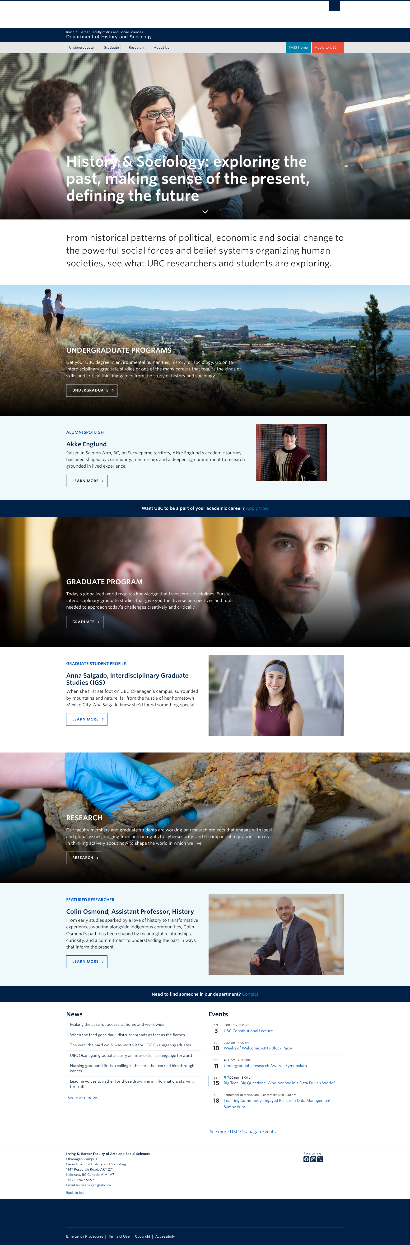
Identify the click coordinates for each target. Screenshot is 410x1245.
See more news (82, 1097)
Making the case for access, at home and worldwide (117, 1024)
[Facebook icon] (306, 1161)
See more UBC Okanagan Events (243, 1131)
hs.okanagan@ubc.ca (93, 1185)
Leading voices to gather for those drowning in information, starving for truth (132, 1084)
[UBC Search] (334, 6)
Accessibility (165, 1236)
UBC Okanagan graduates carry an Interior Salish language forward (131, 1055)
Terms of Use (119, 1236)
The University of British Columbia (76, 14)
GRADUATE (83, 622)
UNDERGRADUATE (90, 390)
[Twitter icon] (320, 1161)
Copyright (142, 1236)
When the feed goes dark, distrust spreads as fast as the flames (127, 1035)
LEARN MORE (85, 481)
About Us (161, 47)
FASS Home (298, 47)
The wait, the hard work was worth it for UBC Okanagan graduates (130, 1045)
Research (136, 47)
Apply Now (257, 508)
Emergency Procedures (84, 1236)
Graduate (111, 47)
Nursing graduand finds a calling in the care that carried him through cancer (132, 1068)
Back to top (75, 1193)
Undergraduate (81, 47)
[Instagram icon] (313, 1161)
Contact (250, 994)
